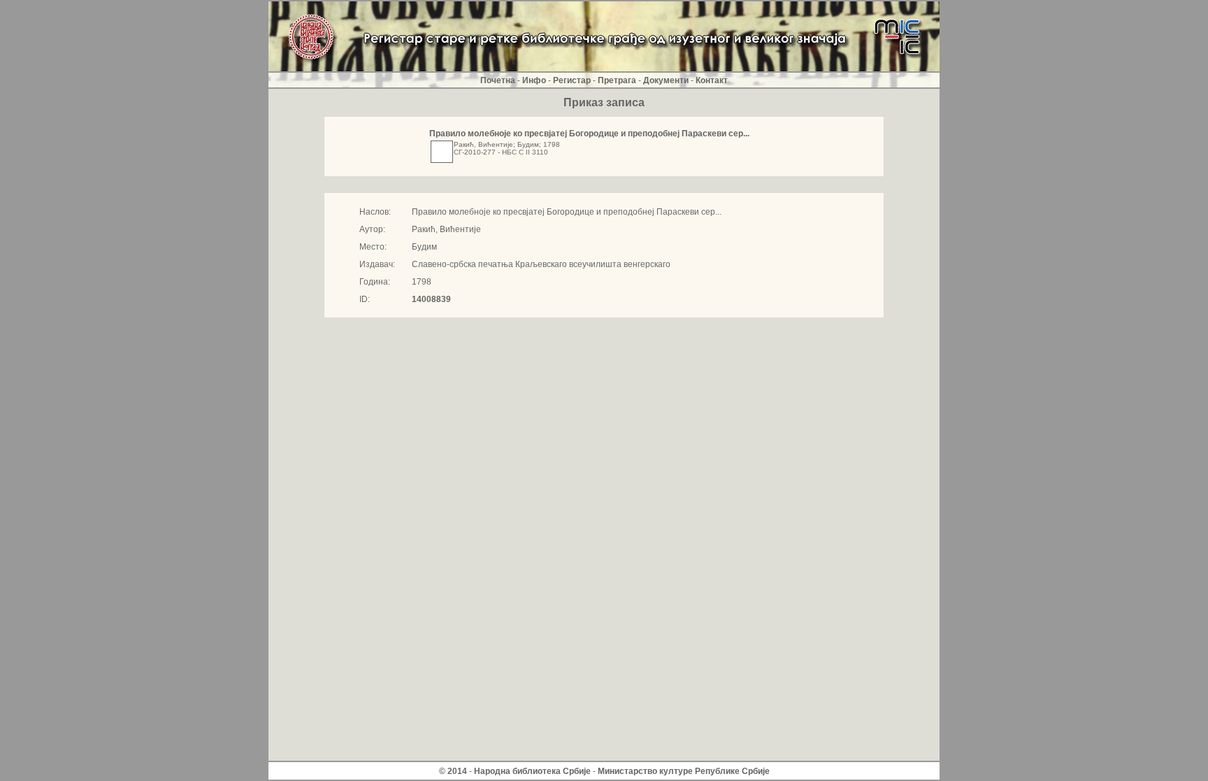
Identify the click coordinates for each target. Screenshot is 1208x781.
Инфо (534, 80)
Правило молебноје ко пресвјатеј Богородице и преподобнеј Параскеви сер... (589, 133)
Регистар (572, 80)
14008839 (431, 299)
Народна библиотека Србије (532, 771)
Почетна (497, 80)
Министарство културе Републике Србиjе (684, 771)
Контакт (712, 80)
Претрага (617, 80)
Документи (666, 80)
